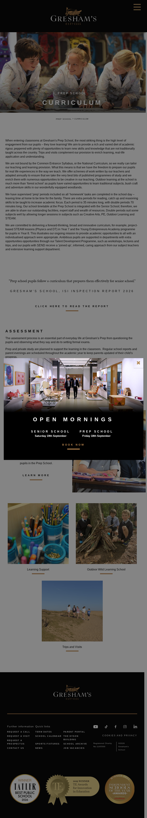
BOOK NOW (73, 444)
